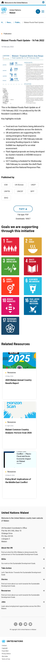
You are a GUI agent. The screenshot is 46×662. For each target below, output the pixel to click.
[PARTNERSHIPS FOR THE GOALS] (11, 326)
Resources (6, 591)
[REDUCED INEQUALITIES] (11, 306)
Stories (4, 579)
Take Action (6, 568)
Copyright (5, 648)
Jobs (3, 602)
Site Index (5, 656)
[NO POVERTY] (11, 246)
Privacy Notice (6, 653)
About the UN (7, 548)
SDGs (3, 559)
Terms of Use (6, 659)
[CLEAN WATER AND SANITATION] (34, 286)
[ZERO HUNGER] (34, 246)
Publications (19, 22)
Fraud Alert (5, 651)
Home (3, 22)
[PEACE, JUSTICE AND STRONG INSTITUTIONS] (34, 306)
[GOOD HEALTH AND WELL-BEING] (11, 266)
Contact (4, 645)
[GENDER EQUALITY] (11, 286)
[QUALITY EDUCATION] (34, 266)
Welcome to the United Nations (16, 3)
